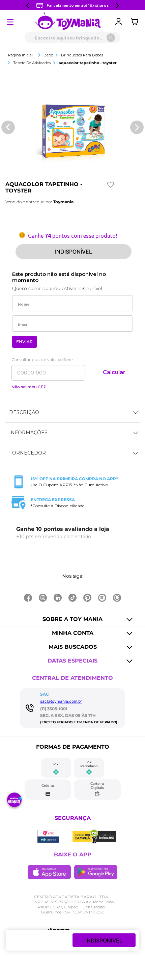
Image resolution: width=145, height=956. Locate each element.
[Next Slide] (117, 5)
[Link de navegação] (68, 21)
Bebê (48, 55)
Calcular (114, 372)
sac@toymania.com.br (61, 701)
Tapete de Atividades (32, 62)
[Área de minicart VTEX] (136, 21)
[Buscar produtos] (111, 37)
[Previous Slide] (27, 5)
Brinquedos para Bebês (82, 55)
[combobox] (72, 37)
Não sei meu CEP (29, 387)
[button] (72, 413)
